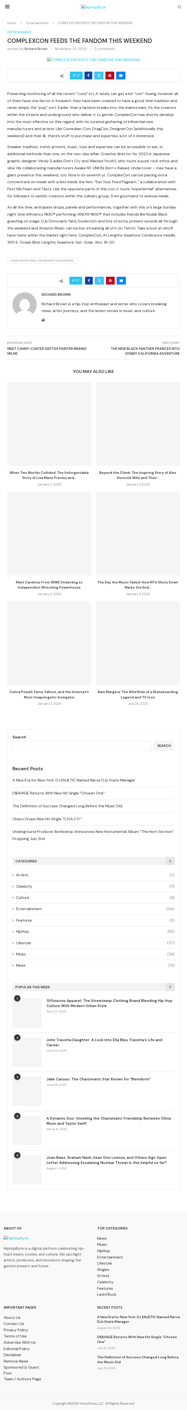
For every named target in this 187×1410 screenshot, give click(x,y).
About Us (12, 1317)
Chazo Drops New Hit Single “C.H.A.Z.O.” (47, 818)
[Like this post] (78, 75)
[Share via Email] (120, 75)
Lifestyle (95, 942)
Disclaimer (13, 1354)
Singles (103, 1269)
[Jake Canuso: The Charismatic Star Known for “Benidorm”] (27, 1091)
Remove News (16, 1361)
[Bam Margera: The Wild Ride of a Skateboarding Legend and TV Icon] (138, 643)
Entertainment (37, 23)
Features (95, 920)
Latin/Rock (106, 1294)
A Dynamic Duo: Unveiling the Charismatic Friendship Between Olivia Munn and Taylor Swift (109, 1121)
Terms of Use (15, 1336)
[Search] (179, 7)
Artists (95, 874)
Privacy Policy (16, 1330)
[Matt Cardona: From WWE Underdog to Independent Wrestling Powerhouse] (49, 533)
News (95, 965)
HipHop (95, 931)
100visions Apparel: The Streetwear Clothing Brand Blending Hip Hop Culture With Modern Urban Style (109, 1003)
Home (11, 23)
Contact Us (14, 1323)
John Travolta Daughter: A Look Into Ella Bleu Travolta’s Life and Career (104, 1043)
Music (95, 954)
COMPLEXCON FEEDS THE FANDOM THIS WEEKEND (42, 260)
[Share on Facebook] (88, 75)
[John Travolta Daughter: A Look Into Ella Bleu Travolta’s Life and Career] (27, 1052)
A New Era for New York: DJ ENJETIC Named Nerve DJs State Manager (73, 780)
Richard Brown (36, 49)
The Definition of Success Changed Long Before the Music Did (67, 806)
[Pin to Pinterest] (109, 75)
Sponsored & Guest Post (21, 1370)
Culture (95, 897)
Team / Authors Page (22, 1378)
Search (19, 737)
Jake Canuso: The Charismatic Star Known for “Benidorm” (99, 1079)
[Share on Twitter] (98, 75)
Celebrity (95, 886)
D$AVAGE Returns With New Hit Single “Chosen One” (58, 793)
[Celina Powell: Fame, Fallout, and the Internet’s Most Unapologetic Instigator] (49, 643)
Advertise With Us (20, 1342)
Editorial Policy (17, 1348)
